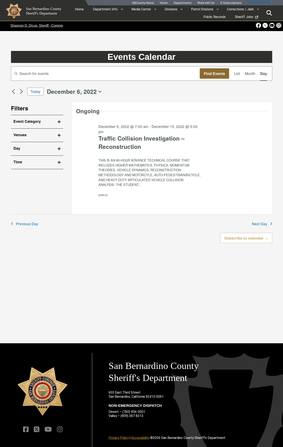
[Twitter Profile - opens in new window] (265, 25)
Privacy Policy (119, 438)
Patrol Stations (202, 9)
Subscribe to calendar (243, 238)
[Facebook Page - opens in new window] (259, 25)
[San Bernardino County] (43, 391)
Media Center (141, 9)
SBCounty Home (143, 2)
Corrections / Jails (240, 9)
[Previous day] (13, 91)
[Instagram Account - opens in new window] (278, 25)
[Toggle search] (269, 13)
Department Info (105, 9)
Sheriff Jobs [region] (244, 17)
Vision (163, 2)
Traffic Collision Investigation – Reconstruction (141, 142)
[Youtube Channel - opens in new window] (271, 25)
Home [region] (79, 9)
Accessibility (140, 438)
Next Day (259, 223)
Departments (182, 2)
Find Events (214, 73)
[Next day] (21, 91)
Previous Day (27, 223)
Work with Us (205, 2)
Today (35, 91)
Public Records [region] (214, 17)
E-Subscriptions (230, 2)
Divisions (171, 9)
